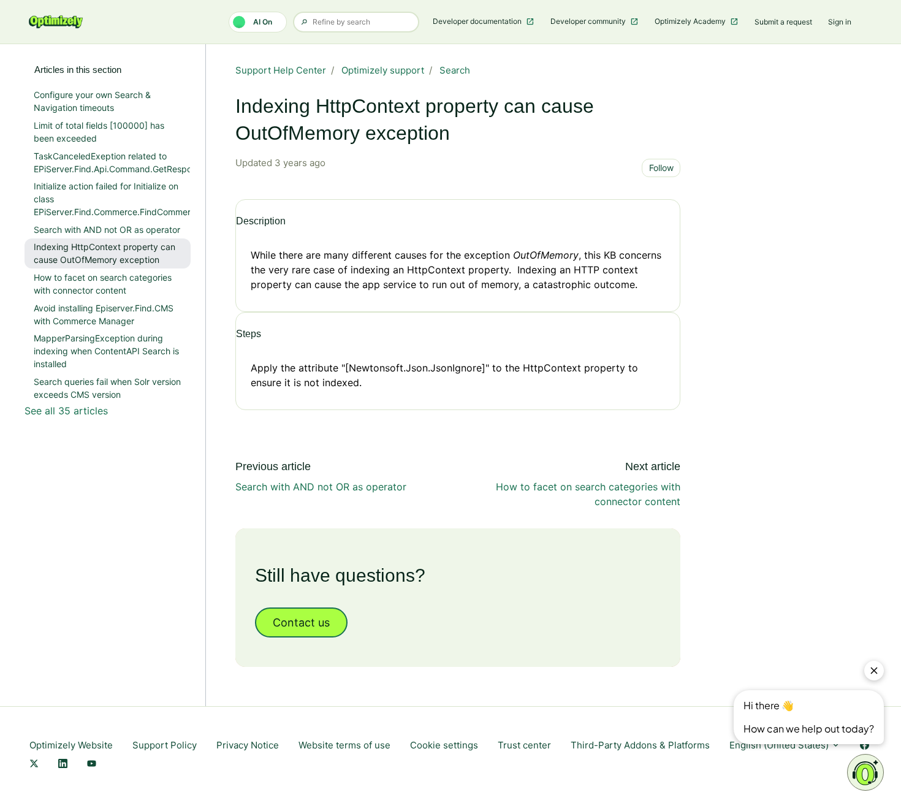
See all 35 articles (66, 411)
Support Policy (164, 745)
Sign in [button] (839, 21)
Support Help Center (280, 70)
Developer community (589, 21)
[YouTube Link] (91, 764)
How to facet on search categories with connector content (103, 283)
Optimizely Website (71, 745)
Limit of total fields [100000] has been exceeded (99, 131)
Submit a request (783, 21)
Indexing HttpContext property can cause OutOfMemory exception (104, 253)
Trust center (524, 745)
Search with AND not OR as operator (320, 487)
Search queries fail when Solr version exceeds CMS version (107, 388)
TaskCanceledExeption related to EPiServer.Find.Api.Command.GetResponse (112, 162)
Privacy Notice (247, 745)
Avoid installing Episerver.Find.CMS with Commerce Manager (103, 314)
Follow (661, 167)
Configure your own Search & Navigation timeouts (92, 101)
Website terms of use (344, 745)
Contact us (301, 622)
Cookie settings (444, 745)
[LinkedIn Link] (62, 764)
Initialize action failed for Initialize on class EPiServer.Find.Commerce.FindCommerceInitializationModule (112, 199)
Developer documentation (478, 21)
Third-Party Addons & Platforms (640, 745)
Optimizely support (382, 70)
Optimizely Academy (691, 21)
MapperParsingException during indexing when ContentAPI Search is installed (106, 351)
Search (454, 70)
